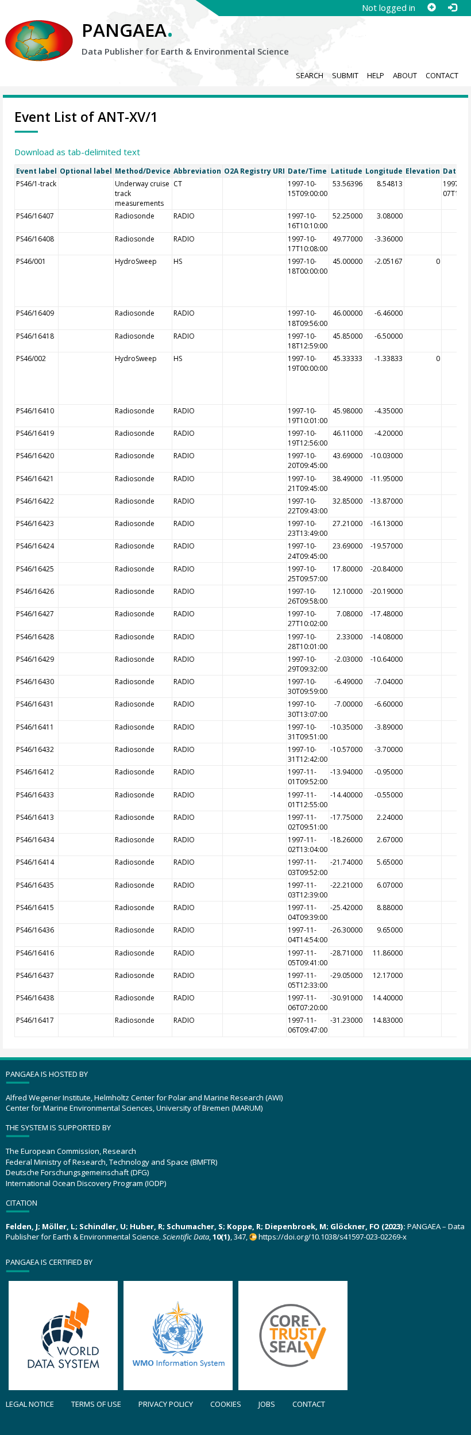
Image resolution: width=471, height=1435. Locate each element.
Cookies (225, 1404)
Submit (345, 75)
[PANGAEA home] (39, 29)
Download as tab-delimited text (77, 152)
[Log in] (452, 7)
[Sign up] (431, 7)
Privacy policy (165, 1404)
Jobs (266, 1404)
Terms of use (96, 1404)
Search (309, 75)
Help (375, 75)
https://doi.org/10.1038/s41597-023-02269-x (332, 1236)
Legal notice (30, 1404)
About (405, 75)
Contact (442, 75)
